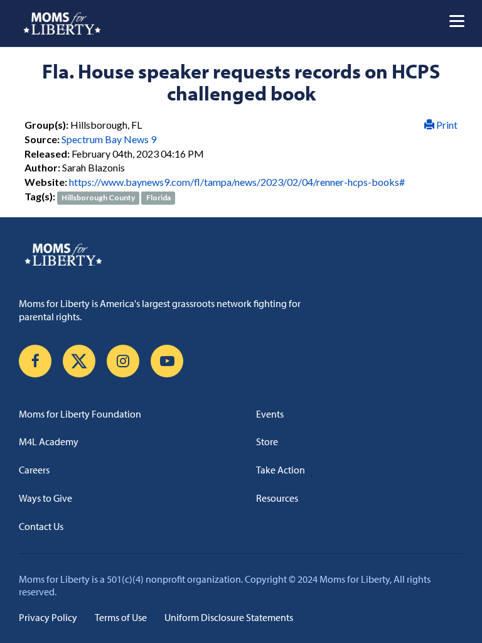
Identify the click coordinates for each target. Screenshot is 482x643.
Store (267, 441)
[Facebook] (35, 361)
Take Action (280, 469)
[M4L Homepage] (62, 23)
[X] (79, 361)
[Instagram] (123, 361)
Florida (158, 197)
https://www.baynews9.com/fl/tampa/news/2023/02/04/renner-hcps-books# (237, 182)
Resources (277, 498)
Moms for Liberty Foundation (80, 414)
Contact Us (41, 526)
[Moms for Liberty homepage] (241, 254)
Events (270, 414)
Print (446, 125)
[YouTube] (167, 361)
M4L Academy (48, 441)
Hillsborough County (98, 197)
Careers (34, 469)
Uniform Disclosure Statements (228, 617)
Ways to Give (45, 498)
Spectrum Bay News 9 (109, 139)
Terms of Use (121, 617)
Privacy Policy (48, 617)
